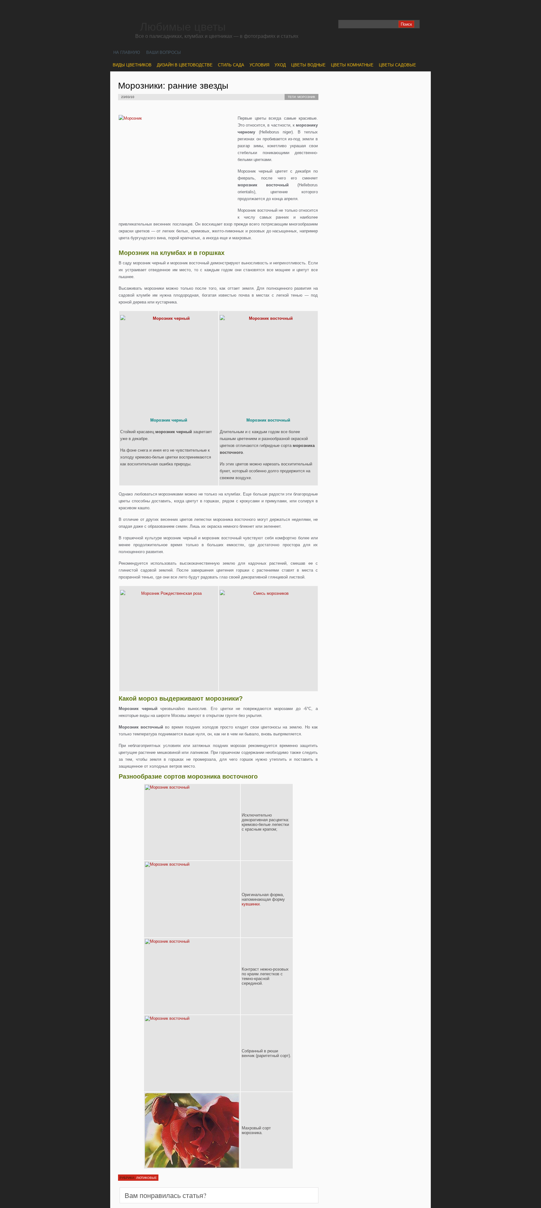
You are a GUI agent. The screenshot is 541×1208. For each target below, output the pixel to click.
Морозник (306, 97)
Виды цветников (132, 65)
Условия (259, 65)
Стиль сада (231, 65)
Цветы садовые (397, 65)
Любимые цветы (183, 26)
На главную (126, 52)
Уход (280, 65)
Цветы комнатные (352, 65)
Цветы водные (308, 65)
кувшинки (251, 904)
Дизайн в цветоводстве (185, 65)
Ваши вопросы (163, 52)
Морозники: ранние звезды (173, 86)
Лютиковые (146, 1177)
